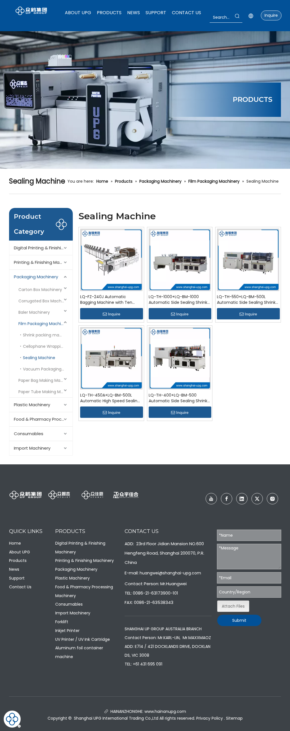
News (14, 569)
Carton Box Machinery (40, 289)
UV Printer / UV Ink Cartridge (82, 639)
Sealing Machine (39, 358)
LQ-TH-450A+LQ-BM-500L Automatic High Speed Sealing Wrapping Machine (110, 398)
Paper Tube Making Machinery (45, 392)
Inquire (271, 15)
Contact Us (20, 587)
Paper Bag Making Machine (44, 380)
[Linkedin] (242, 498)
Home (15, 543)
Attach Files (233, 606)
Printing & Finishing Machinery (43, 262)
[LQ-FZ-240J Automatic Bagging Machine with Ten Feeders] (111, 259)
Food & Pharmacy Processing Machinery (43, 419)
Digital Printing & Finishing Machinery (43, 248)
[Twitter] (257, 498)
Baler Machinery (34, 312)
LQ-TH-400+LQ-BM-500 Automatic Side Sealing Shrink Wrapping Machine (178, 398)
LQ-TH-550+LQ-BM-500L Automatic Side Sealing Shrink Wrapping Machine (246, 299)
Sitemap (234, 718)
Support (17, 578)
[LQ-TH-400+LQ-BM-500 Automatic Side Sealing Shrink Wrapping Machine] (180, 358)
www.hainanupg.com (164, 711)
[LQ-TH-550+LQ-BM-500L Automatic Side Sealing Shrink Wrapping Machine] (248, 259)
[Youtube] (211, 498)
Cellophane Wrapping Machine (47, 346)
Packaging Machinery (36, 277)
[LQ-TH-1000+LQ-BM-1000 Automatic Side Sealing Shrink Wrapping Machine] (180, 259)
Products (18, 560)
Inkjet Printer (67, 630)
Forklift (61, 622)
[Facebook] (226, 498)
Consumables (28, 434)
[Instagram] (272, 498)
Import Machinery (32, 448)
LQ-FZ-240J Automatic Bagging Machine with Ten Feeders (106, 299)
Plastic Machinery (32, 405)
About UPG (19, 552)
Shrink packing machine (46, 335)
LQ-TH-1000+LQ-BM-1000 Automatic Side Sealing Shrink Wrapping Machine (178, 299)
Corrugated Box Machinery (44, 301)
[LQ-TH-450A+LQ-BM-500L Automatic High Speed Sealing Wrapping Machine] (111, 358)
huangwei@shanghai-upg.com (170, 573)
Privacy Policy (209, 718)
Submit (239, 620)
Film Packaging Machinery (44, 323)
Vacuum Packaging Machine (47, 369)
